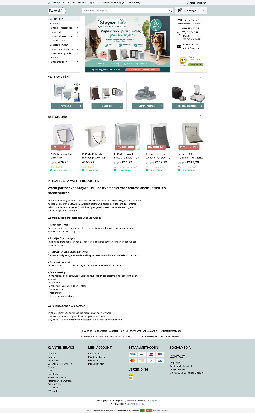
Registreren (94, 353)
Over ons (52, 353)
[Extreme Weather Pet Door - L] (159, 137)
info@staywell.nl (178, 369)
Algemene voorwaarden (60, 380)
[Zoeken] (170, 10)
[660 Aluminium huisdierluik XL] (191, 137)
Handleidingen (55, 374)
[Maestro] (160, 354)
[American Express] (133, 354)
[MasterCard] (133, 360)
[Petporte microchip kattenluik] (95, 137)
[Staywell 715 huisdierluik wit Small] (127, 137)
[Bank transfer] (142, 354)
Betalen (52, 357)
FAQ (50, 370)
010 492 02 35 (186, 372)
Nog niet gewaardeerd (125, 167)
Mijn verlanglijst (96, 363)
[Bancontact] (142, 360)
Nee (148, 411)
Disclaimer (53, 387)
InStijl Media (138, 403)
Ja (142, 411)
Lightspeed (152, 400)
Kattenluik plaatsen (57, 377)
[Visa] (160, 360)
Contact (52, 367)
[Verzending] (148, 378)
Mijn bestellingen (96, 357)
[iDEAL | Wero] (151, 354)
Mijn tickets (94, 360)
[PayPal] (151, 360)
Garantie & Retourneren (60, 363)
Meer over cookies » (160, 411)
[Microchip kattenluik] (63, 137)
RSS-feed (52, 391)
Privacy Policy (54, 384)
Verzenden (53, 360)
